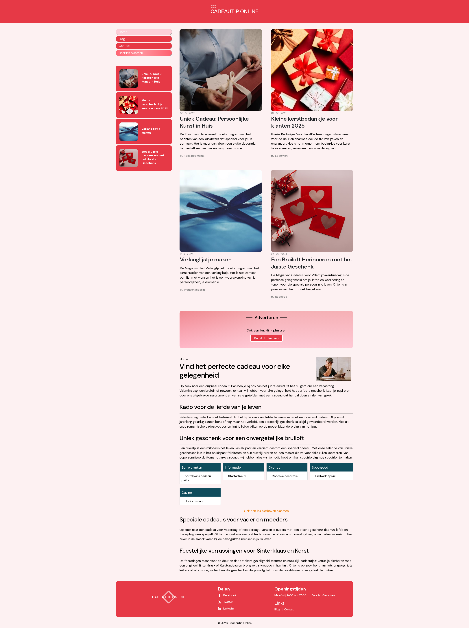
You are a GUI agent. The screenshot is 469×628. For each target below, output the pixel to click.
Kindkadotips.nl (325, 476)
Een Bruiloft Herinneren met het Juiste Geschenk (311, 263)
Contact (124, 46)
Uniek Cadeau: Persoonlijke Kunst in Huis (214, 122)
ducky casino (194, 501)
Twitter (228, 602)
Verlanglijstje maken (206, 259)
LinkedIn (228, 608)
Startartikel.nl (237, 476)
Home (123, 32)
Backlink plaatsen (266, 338)
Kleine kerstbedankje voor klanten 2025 (304, 122)
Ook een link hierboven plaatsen (266, 511)
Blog (122, 39)
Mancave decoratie (285, 476)
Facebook (230, 595)
